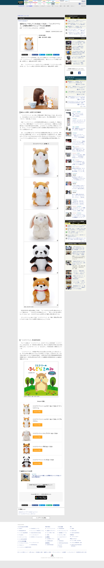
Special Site (71, 38)
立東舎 (48, 534)
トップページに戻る (41, 517)
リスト (30, 54)
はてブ (43, 54)
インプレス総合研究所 (23, 532)
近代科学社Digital (50, 544)
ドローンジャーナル (23, 536)
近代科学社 (47, 542)
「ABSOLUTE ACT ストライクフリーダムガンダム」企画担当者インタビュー (78, 263)
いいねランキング (81, 79)
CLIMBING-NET (50, 540)
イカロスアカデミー (63, 536)
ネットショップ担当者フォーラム (37, 530)
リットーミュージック (51, 528)
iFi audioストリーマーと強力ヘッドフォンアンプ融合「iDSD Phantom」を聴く (78, 62)
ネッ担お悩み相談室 (23, 539)
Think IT (20, 528)
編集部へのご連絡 (47, 552)
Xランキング (71, 77)
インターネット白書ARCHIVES (25, 547)
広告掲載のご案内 (39, 552)
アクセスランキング (72, 16)
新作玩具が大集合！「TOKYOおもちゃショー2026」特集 (77, 244)
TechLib (60, 546)
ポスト (26, 54)
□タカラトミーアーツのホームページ (28, 512)
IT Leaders (21, 534)
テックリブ (60, 545)
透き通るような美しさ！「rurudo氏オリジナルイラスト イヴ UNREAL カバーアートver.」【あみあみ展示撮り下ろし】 (78, 179)
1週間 (78, 17)
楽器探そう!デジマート (51, 530)
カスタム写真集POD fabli (76, 542)
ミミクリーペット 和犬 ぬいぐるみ (42, 446)
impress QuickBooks (75, 532)
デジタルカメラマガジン (23, 542)
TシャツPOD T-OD (50, 532)
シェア (36, 54)
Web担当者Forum (22, 530)
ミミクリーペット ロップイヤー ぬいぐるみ (45, 433)
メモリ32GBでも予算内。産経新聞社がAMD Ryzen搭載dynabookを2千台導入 (78, 53)
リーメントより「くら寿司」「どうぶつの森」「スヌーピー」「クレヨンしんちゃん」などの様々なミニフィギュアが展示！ (78, 283)
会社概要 (64, 552)
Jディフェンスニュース (63, 530)
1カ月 (84, 17)
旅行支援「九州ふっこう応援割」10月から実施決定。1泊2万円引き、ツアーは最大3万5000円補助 (77, 230)
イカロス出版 (60, 526)
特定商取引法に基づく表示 (81, 552)
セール (72, 6)
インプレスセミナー (35, 534)
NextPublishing (34, 544)
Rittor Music (47, 526)
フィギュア (42, 6)
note (50, 54)
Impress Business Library (36, 532)
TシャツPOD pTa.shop (76, 540)
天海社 (72, 528)
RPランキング (70, 79)
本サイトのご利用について (23, 552)
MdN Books (61, 540)
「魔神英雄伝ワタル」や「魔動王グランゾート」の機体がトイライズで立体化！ (78, 287)
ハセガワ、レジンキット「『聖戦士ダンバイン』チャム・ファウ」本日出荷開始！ (78, 136)
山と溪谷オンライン (50, 538)
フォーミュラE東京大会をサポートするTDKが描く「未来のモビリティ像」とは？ (78, 43)
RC (52, 6)
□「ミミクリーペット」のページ (27, 513)
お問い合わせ (31, 552)
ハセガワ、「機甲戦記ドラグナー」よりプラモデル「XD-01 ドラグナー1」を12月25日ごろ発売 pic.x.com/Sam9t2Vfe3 (77, 87)
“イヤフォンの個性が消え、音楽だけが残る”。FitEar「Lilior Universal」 (78, 48)
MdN (58, 539)
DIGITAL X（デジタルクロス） (37, 536)
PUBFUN (72, 534)
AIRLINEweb (61, 528)
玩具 (61, 6)
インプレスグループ (71, 552)
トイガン (48, 6)
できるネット (21, 545)
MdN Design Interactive (63, 542)
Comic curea (73, 530)
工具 (64, 6)
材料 (68, 6)
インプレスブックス (35, 542)
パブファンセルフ (74, 536)
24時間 (73, 17)
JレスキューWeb (62, 534)
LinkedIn (57, 54)
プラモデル (36, 6)
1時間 (68, 17)
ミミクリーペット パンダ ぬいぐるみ (43, 459)
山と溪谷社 (47, 536)
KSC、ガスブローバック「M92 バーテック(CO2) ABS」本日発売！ (77, 115)
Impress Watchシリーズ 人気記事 (76, 221)
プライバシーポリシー (56, 552)
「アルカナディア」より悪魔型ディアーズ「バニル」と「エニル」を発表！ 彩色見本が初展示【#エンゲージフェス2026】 (78, 210)
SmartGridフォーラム (35, 528)
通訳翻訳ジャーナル (63, 532)
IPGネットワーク (73, 538)
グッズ (56, 6)
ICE (70, 526)
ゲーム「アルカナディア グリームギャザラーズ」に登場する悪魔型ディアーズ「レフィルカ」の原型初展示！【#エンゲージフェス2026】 (78, 217)
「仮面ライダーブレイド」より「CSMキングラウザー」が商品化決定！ (78, 277)
